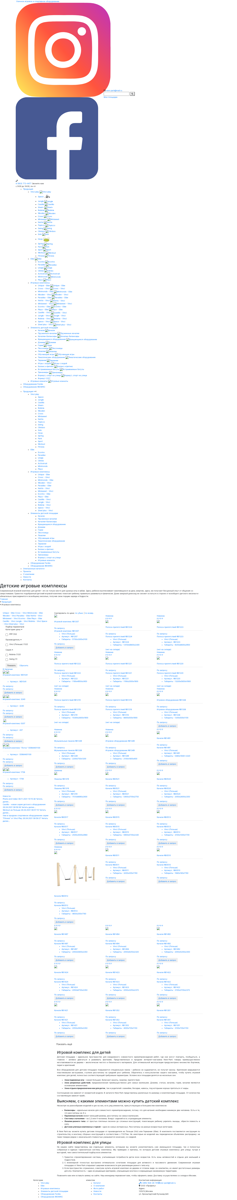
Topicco (41, 225)
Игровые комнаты (39, 381)
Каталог (97, 1183)
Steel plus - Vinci (45, 324)
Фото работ (99, 1188)
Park (40, 247)
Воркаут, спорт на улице (49, 375)
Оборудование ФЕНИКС (34, 387)
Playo (40, 280)
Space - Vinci (44, 321)
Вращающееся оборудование (52, 339)
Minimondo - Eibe (46, 291)
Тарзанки (42, 360)
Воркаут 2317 (44, 378)
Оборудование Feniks (33, 384)
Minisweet (42, 219)
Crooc (41, 216)
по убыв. (79, 613)
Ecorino (41, 262)
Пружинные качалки (47, 333)
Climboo (42, 231)
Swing (41, 228)
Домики (42, 342)
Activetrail (43, 274)
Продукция (28, 189)
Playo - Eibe (43, 309)
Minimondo (43, 277)
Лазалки (42, 351)
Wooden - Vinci (45, 294)
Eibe (33, 259)
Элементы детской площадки (44, 327)
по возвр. (89, 613)
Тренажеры (43, 372)
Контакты (98, 1194)
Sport (40, 250)
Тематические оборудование (52, 357)
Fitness (41, 256)
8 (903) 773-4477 (23, 183)
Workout (42, 253)
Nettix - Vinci (44, 300)
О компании (99, 1185)
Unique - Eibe (44, 285)
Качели (41, 330)
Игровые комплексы (40, 283)
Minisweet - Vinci (46, 303)
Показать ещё (64, 1044)
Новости (7, 796)
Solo (40, 234)
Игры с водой (44, 363)
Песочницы (43, 348)
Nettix (41, 222)
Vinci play (35, 192)
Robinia (41, 210)
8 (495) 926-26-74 (149, 1183)
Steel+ (41, 207)
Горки (41, 345)
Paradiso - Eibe (45, 297)
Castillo (41, 204)
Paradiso (42, 265)
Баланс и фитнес (46, 366)
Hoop (40, 239)
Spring (41, 243)
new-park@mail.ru (114, 90)
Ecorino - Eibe (44, 306)
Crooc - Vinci (44, 288)
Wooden (42, 213)
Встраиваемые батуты (49, 369)
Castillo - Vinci (44, 312)
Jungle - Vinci (44, 315)
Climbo (41, 271)
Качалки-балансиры (47, 336)
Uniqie (41, 268)
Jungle (41, 201)
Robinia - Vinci (44, 318)
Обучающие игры (46, 354)
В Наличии (8, 669)
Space (41, 196)
